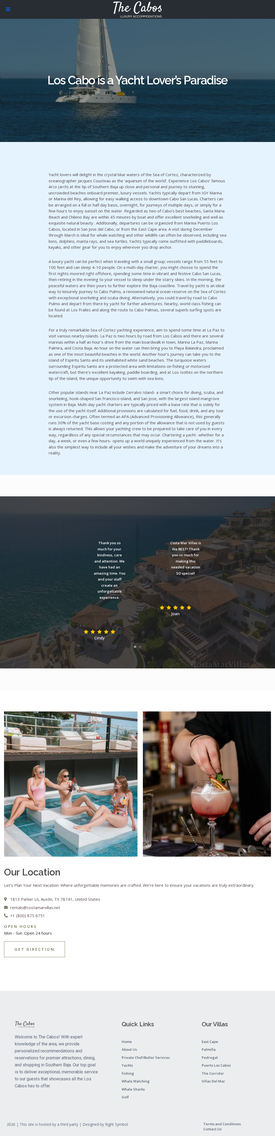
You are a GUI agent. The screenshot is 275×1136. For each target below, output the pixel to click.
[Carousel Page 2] (140, 647)
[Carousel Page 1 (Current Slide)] (135, 647)
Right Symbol (116, 1124)
